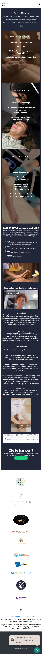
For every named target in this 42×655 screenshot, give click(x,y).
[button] (39, 4)
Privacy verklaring (13, 616)
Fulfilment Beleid (29, 616)
